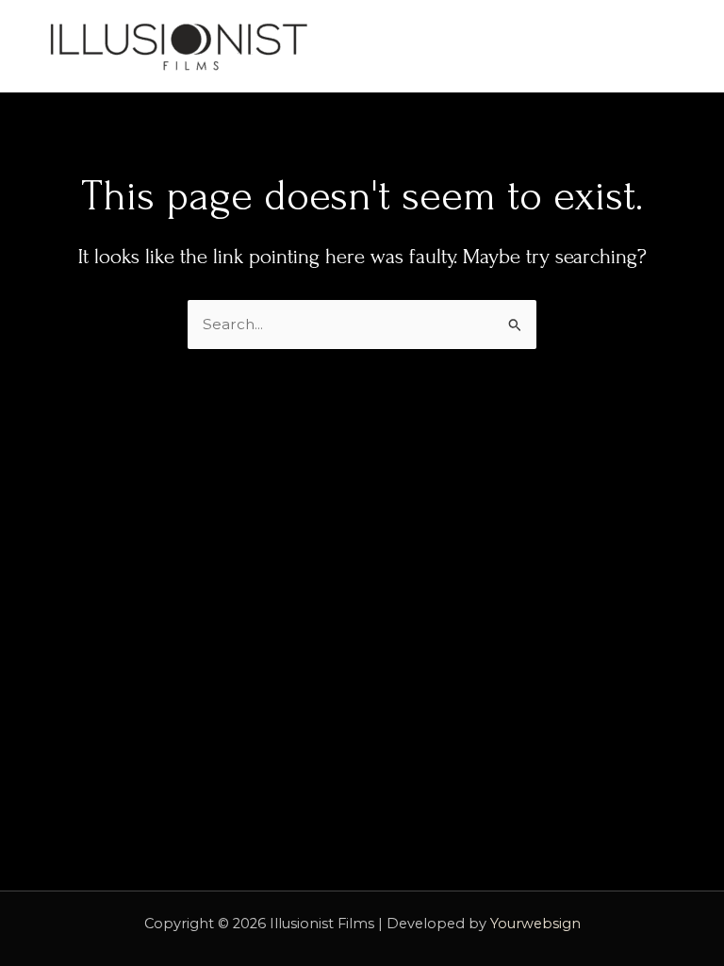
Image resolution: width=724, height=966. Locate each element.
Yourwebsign (535, 923)
